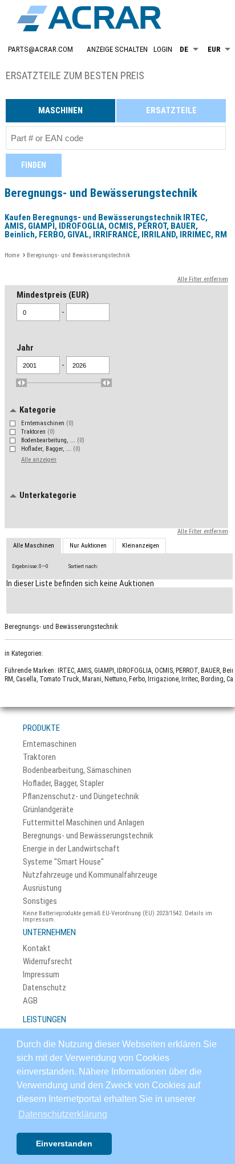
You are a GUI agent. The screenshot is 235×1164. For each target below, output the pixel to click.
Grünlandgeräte (48, 809)
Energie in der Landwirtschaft (71, 849)
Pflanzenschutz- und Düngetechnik (81, 796)
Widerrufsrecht (47, 961)
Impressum (41, 974)
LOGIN (162, 49)
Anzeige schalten (117, 49)
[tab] (33, 546)
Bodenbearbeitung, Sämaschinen (77, 770)
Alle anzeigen (38, 459)
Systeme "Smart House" (63, 862)
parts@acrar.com (40, 49)
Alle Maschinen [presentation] (33, 545)
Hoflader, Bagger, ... (50, 449)
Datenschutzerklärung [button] (62, 1114)
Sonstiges (40, 901)
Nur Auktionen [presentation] (88, 545)
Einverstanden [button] (64, 1143)
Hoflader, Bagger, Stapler (63, 783)
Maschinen (60, 110)
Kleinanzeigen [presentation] (140, 545)
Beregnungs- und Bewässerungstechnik (88, 836)
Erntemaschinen (47, 423)
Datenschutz (44, 988)
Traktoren (38, 431)
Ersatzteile (171, 110)
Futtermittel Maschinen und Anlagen (83, 822)
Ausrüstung (42, 888)
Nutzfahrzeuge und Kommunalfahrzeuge (90, 875)
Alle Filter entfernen (202, 279)
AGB (30, 1001)
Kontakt (37, 948)
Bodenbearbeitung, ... (52, 440)
